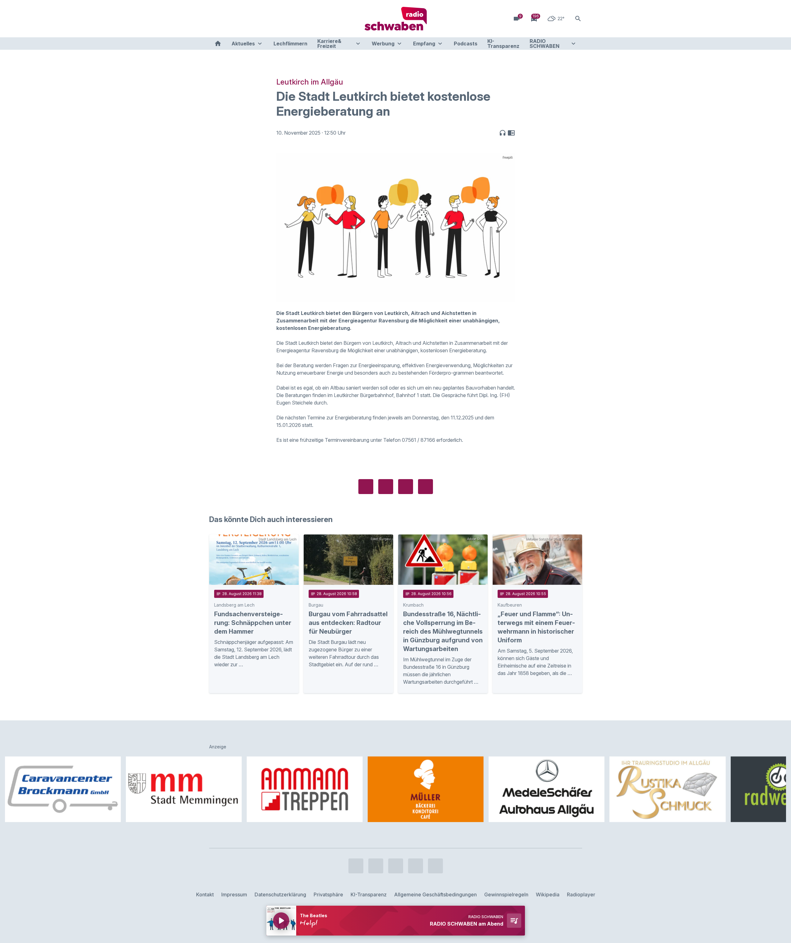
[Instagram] (228, 18)
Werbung (383, 43)
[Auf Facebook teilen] (365, 486)
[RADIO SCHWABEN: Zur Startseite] (396, 18)
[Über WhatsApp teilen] (405, 486)
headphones (502, 132)
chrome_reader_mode (511, 132)
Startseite (218, 43)
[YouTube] (240, 18)
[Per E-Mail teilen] (425, 486)
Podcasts (465, 43)
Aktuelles (243, 43)
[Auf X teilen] (385, 486)
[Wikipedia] (265, 18)
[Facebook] (215, 18)
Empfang (424, 43)
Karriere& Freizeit (329, 43)
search (578, 18)
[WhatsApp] (252, 18)
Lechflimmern (290, 43)
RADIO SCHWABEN (544, 43)
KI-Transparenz (503, 43)
